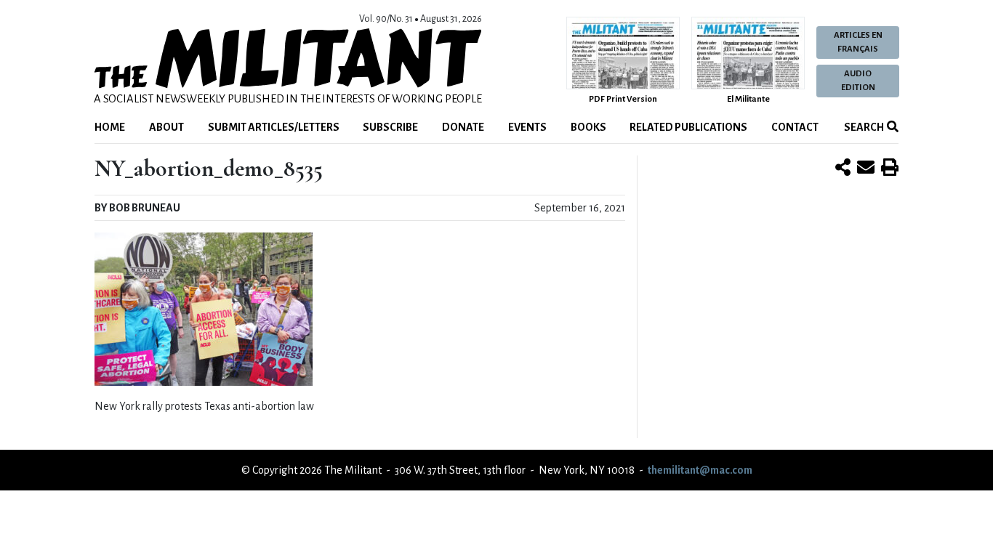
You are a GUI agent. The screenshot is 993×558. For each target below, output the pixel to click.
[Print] (889, 168)
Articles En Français (858, 42)
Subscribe (390, 127)
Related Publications (688, 127)
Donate (463, 127)
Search (863, 127)
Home (110, 127)
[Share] (843, 168)
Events (527, 127)
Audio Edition (858, 80)
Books (588, 127)
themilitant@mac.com (700, 470)
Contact (795, 127)
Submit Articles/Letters (273, 127)
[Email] (866, 168)
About (166, 127)
